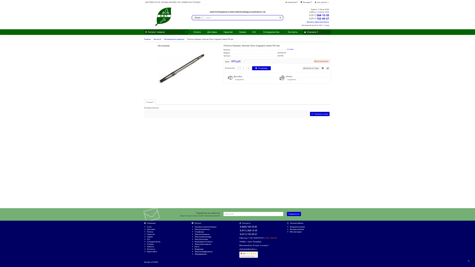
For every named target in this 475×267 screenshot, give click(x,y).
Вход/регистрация (297, 227)
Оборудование (200, 254)
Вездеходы (199, 249)
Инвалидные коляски (203, 242)
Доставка (212, 32)
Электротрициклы (202, 234)
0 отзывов (290, 49)
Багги (196, 247)
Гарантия (228, 32)
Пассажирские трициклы (174, 39)
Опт (254, 32)
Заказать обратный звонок (318, 22)
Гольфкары (199, 232)
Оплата (197, 32)
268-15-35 (319, 15)
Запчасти (157, 39)
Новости (150, 247)
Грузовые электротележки (205, 227)
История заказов (297, 229)
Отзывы (150, 102)
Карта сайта (152, 252)
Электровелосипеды (202, 237)
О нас (149, 227)
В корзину (263, 68)
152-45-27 (319, 18)
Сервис (242, 32)
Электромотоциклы (202, 244)
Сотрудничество (271, 32)
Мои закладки (296, 232)
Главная (147, 39)
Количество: (230, 68)
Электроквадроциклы (203, 252)
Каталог (156, 32)
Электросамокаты (202, 229)
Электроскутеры (201, 239)
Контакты (292, 32)
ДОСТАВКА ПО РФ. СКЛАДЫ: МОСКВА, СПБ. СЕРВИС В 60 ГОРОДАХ (172, 2)
